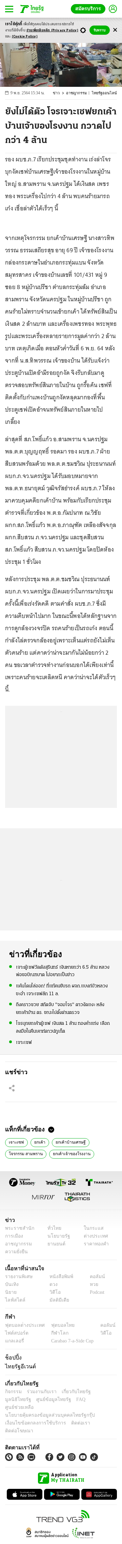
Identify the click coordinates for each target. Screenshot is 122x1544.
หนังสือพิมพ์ (59, 1276)
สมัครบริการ (89, 8)
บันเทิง (11, 1284)
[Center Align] (115, 30)
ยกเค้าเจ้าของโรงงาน (68, 1153)
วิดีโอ (53, 1292)
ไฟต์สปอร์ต (15, 1333)
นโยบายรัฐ (56, 1236)
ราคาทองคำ (94, 1243)
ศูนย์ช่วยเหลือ (67, 1399)
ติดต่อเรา (71, 1415)
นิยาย (10, 1292)
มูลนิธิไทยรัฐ (101, 1391)
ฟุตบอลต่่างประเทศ (22, 1325)
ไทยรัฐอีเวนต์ (19, 1366)
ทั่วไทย (52, 1228)
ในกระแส (91, 1228)
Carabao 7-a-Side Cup (71, 1340)
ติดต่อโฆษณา (97, 1415)
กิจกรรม (13, 1391)
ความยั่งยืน (15, 1251)
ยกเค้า (37, 1142)
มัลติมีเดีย (57, 1300)
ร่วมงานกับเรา (39, 1391)
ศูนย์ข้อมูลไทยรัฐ (20, 1399)
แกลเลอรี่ (13, 1340)
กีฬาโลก (54, 1333)
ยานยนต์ (54, 1243)
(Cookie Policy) (25, 36)
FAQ (45, 1399)
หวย (91, 1284)
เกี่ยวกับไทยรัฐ (71, 1391)
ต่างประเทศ (93, 1236)
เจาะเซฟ (24, 1041)
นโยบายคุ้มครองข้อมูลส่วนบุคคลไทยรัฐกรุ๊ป (45, 1407)
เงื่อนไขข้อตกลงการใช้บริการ (31, 1415)
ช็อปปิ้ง (12, 1357)
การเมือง (13, 1236)
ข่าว (60, 93)
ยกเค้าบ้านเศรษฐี (65, 1142)
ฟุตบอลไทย (57, 1325)
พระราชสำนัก (17, 1228)
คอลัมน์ (94, 1276)
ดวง (52, 1284)
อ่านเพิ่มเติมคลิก (52, 30)
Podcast (95, 1292)
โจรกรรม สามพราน (25, 1153)
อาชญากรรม (79, 93)
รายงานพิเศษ (17, 1276)
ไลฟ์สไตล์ (13, 1300)
